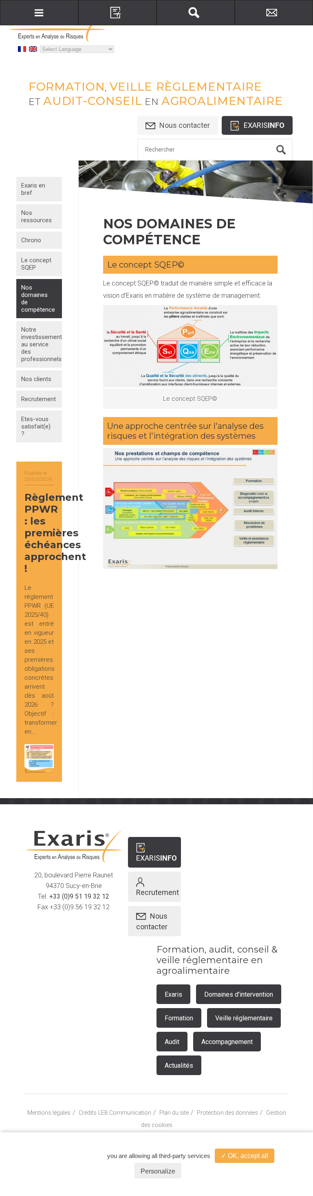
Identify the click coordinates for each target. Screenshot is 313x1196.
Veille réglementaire (244, 1018)
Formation (179, 1018)
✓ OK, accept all (244, 1155)
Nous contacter (184, 125)
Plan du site (174, 1112)
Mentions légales (49, 1112)
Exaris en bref (33, 189)
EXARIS (264, 125)
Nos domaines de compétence (38, 298)
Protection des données (227, 1112)
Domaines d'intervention (238, 994)
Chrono (31, 240)
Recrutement (38, 399)
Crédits (88, 1112)
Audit (172, 1042)
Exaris (173, 994)
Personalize (158, 1171)
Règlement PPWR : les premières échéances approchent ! (55, 532)
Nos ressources (36, 216)
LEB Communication (124, 1112)
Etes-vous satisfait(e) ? (36, 426)
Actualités (179, 1065)
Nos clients (36, 379)
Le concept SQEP (36, 264)
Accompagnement (227, 1042)
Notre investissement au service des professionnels (41, 344)
